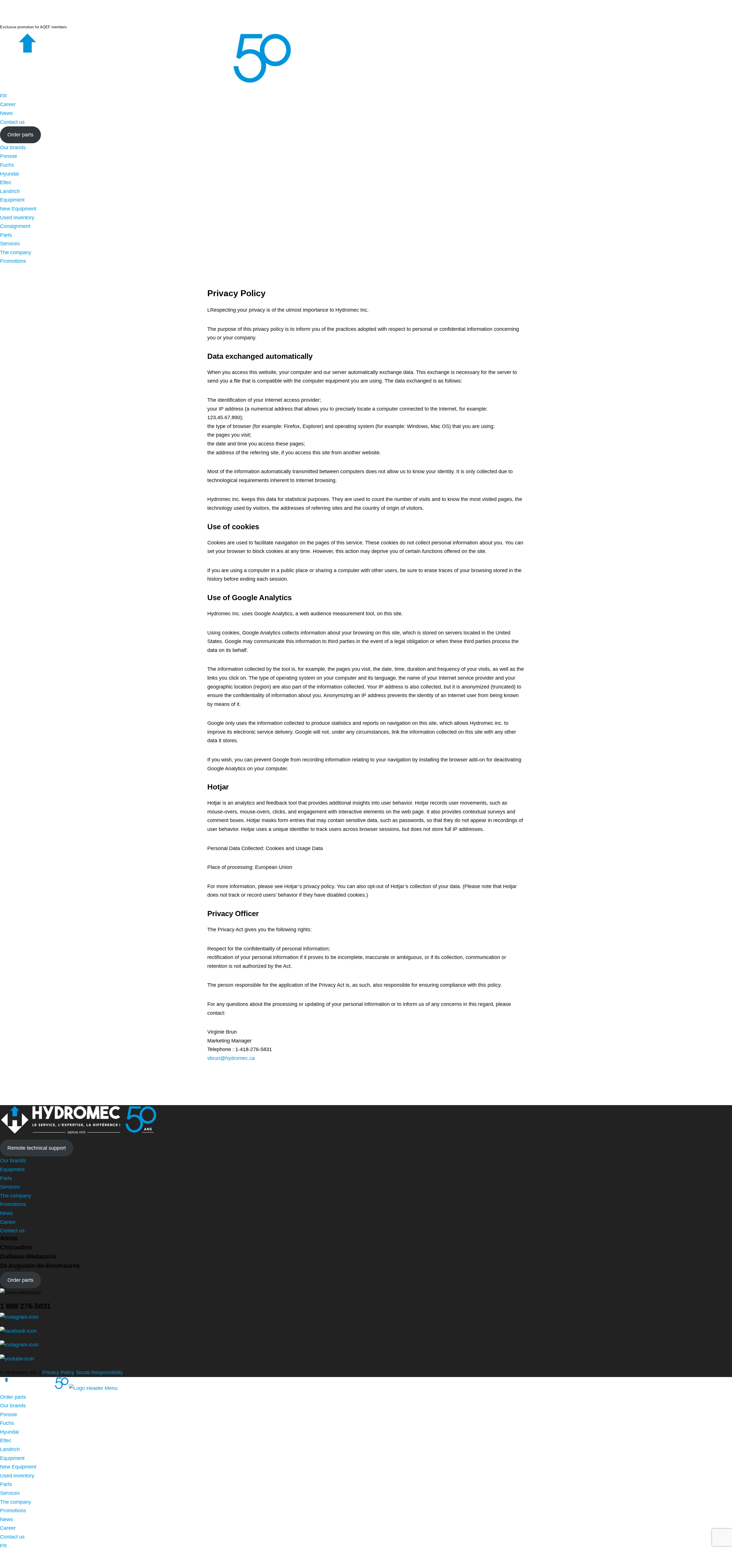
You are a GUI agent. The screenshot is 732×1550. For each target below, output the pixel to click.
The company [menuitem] (15, 1502)
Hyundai (9, 174)
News (6, 113)
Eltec (5, 182)
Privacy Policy (58, 1372)
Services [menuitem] (10, 1493)
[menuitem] (3, 96)
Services (10, 243)
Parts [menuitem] (6, 1484)
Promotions (13, 261)
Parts (6, 235)
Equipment (12, 200)
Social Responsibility (99, 1372)
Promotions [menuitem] (13, 1510)
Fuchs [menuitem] (7, 1423)
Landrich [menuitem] (10, 1449)
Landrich (10, 191)
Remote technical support (36, 1148)
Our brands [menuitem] (13, 1405)
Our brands (13, 147)
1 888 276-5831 (25, 1306)
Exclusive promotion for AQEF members (33, 27)
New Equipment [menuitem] (18, 1467)
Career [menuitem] (8, 1528)
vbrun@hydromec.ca (231, 1058)
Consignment (15, 226)
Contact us (12, 122)
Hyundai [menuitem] (9, 1432)
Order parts (20, 135)
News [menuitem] (6, 1519)
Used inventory (17, 217)
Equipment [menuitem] (12, 1458)
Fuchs (7, 165)
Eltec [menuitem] (5, 1440)
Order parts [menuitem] (13, 1397)
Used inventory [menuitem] (17, 1476)
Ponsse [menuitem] (8, 1414)
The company (15, 252)
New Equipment (18, 209)
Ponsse (8, 156)
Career (8, 104)
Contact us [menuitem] (12, 1537)
